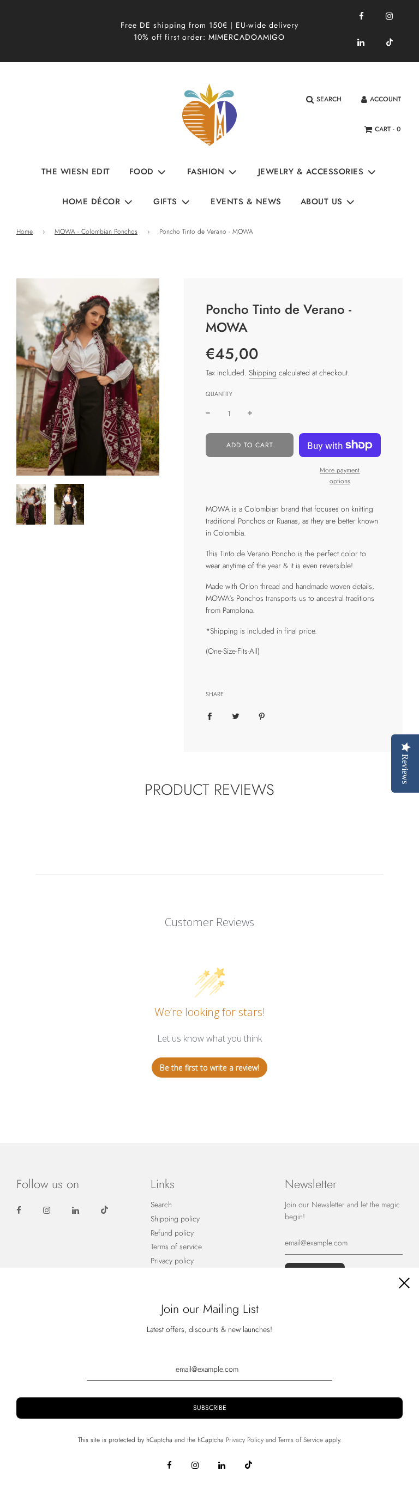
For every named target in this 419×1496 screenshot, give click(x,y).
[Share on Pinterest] (262, 715)
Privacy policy (172, 1260)
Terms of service (176, 1246)
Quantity (219, 394)
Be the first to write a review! (209, 1067)
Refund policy (172, 1232)
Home (24, 231)
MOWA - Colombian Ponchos (96, 231)
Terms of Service (300, 1440)
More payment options (340, 475)
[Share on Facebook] (209, 715)
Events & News (246, 202)
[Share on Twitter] (236, 715)
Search (161, 1204)
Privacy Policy (245, 1440)
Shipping (263, 372)
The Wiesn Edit (75, 172)
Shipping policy (175, 1218)
